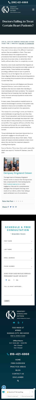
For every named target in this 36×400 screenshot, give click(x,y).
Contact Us (18, 374)
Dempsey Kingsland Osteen (18, 173)
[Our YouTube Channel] (14, 322)
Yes (17, 280)
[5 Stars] (22, 201)
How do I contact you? (13, 396)
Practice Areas (18, 367)
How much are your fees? (27, 396)
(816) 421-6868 (19, 2)
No (9, 280)
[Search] (18, 381)
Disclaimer (18, 377)
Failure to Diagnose (26, 43)
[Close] (34, 389)
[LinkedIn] (13, 207)
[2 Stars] (16, 201)
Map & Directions (18, 336)
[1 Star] (14, 201)
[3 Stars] (18, 201)
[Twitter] (10, 207)
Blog (18, 370)
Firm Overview (18, 363)
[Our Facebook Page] (22, 322)
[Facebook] (8, 207)
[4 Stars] (20, 201)
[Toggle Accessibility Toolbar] (4, 387)
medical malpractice (13, 184)
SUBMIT (7, 301)
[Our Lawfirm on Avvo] (18, 323)
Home (18, 360)
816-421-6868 (19, 354)
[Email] (16, 207)
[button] (3, 392)
